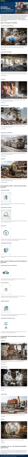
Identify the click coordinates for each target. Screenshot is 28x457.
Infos (12, 456)
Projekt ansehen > (3, 416)
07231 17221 (18, 451)
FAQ (19, 455)
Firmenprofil (14, 456)
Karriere (21, 455)
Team (23, 455)
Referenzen (2, 456)
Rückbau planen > (3, 102)
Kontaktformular (14, 455)
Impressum (7, 456)
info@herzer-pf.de (5, 452)
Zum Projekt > (3, 390)
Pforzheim (11, 16)
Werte (5, 456)
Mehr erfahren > (3, 442)
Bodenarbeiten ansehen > (4, 182)
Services (17, 455)
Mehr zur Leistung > (3, 49)
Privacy (10, 456)
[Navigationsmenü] (26, 1)
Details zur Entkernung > (4, 75)
